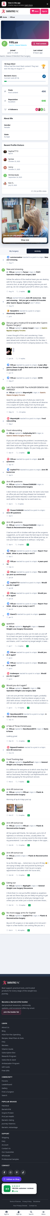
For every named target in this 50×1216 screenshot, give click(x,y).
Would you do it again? (17, 685)
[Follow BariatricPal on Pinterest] (16, 1172)
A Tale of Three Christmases (19, 726)
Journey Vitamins (8, 1123)
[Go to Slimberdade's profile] (41, 109)
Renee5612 (14, 311)
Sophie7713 (13, 151)
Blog (3, 1031)
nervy (10, 167)
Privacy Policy (27, 1201)
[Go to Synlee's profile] (39, 109)
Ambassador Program (10, 1063)
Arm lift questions (14, 481)
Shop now (25, 240)
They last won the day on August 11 (21, 67)
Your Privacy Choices (20, 1206)
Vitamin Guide (7, 1049)
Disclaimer (36, 1201)
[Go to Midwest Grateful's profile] (44, 109)
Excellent (11, 102)
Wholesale (6, 1155)
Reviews (5, 1045)
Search (4, 1095)
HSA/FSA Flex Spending (11, 1034)
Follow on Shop (13, 1179)
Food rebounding (14, 430)
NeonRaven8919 (16, 714)
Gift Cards (6, 1067)
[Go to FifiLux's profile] (3, 270)
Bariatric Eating (8, 1120)
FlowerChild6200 (29, 484)
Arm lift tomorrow (34, 298)
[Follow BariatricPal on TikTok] (23, 1172)
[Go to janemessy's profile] (36, 109)
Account (5, 1145)
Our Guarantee (8, 1152)
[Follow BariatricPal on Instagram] (10, 1172)
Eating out (11, 882)
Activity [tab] (38, 251)
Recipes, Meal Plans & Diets (13, 1038)
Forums (5, 1081)
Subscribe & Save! (9, 1060)
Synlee (11, 159)
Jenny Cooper (28, 328)
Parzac (25, 272)
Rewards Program (9, 1056)
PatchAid (5, 1105)
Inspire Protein (8, 1113)
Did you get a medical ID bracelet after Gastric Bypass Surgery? (27, 323)
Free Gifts (5, 1070)
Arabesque (14, 673)
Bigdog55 (26, 626)
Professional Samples (10, 1159)
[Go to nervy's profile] (5, 167)
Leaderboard (7, 1084)
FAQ (3, 1042)
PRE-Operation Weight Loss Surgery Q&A (24, 689)
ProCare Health (8, 1116)
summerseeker (16, 257)
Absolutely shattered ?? (16, 313)
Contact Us (6, 1148)
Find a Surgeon (8, 1092)
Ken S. (11, 183)
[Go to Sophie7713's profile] (5, 151)
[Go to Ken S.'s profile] (5, 183)
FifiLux (11, 272)
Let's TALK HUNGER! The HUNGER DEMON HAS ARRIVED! (27, 388)
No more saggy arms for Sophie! (21, 912)
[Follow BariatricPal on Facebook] (4, 1172)
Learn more (4, 4)
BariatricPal (6, 1109)
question (42, 614)
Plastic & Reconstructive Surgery (20, 487)
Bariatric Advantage (10, 1127)
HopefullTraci (28, 762)
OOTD (40, 378)
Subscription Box (8, 1052)
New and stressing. (15, 269)
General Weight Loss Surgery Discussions (26, 627)
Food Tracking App (15, 759)
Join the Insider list (11, 1012)
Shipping (5, 1137)
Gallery (4, 1088)
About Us (5, 1027)
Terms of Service (15, 1201)
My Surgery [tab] (13, 251)
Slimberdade (13, 175)
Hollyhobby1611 (29, 433)
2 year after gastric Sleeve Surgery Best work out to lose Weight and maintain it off (27, 367)
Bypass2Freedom (17, 747)
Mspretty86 (27, 392)
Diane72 (13, 614)
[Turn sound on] (44, 201)
